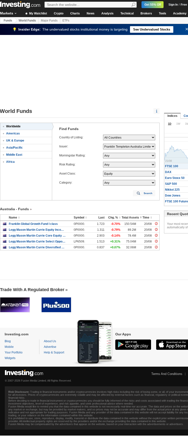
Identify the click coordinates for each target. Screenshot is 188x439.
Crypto (58, 13)
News (90, 13)
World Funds (27, 20)
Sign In (173, 4)
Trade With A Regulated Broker (32, 289)
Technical (127, 13)
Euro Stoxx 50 (175, 178)
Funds (8, 20)
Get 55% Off (152, 4)
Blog (8, 341)
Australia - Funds (14, 209)
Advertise (50, 347)
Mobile (9, 347)
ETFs (65, 20)
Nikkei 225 (172, 189)
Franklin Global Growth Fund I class (33, 224)
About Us (50, 341)
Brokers (146, 13)
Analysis (107, 13)
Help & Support (54, 352)
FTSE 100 (171, 166)
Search (148, 193)
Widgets (10, 358)
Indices (172, 116)
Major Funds (49, 20)
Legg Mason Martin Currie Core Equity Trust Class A (37, 235)
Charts (75, 13)
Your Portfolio (14, 352)
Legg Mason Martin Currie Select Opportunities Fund (37, 241)
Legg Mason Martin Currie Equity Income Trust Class (37, 229)
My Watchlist (37, 13)
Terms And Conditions (166, 374)
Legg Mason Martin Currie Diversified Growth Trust (37, 247)
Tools (162, 13)
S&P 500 (171, 184)
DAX (168, 172)
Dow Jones (172, 195)
